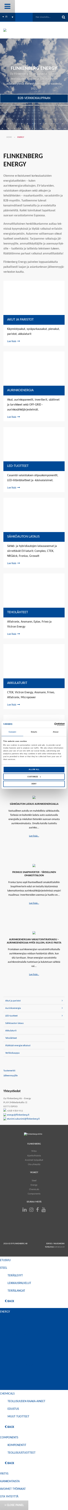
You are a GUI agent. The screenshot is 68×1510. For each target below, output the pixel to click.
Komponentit (17, 1445)
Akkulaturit (17, 683)
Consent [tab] (12, 732)
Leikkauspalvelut (19, 1283)
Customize (32, 777)
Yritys (34, 1151)
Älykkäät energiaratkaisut (17, 1045)
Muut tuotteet (18, 1416)
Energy (34, 1185)
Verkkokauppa (12, 1053)
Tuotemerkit (9, 1070)
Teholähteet (17, 612)
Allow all (34, 769)
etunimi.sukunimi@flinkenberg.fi (23, 1119)
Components (34, 1193)
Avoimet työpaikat (34, 1160)
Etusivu (5, 1260)
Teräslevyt (15, 1275)
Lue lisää (11, 341)
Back (10, 1301)
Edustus (13, 1409)
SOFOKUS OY (59, 1247)
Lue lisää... (34, 836)
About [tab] (55, 732)
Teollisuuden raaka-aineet (26, 1401)
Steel (34, 1180)
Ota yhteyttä (34, 1164)
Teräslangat (16, 1290)
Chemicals (34, 1189)
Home (9, 137)
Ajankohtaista (34, 1155)
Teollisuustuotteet (22, 1452)
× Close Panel (14, 1505)
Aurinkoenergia (20, 390)
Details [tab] (34, 732)
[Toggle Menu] (7, 6)
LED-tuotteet (18, 466)
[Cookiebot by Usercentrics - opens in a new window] (49, 724)
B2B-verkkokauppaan (34, 98)
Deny (34, 784)
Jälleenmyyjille (10, 1075)
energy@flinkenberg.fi (18, 1115)
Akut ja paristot (20, 319)
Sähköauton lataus (23, 537)
